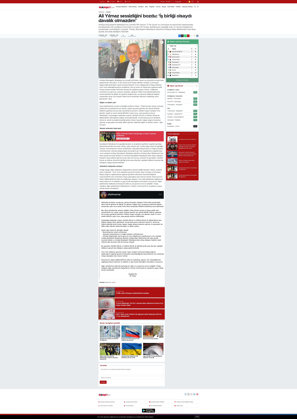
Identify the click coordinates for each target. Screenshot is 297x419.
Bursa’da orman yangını (150, 338)
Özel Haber (171, 6)
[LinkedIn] (194, 394)
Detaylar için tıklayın (182, 80)
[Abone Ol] (197, 36)
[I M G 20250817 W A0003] (131, 235)
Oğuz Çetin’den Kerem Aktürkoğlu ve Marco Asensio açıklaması (109, 358)
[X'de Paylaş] (182, 36)
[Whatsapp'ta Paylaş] (185, 36)
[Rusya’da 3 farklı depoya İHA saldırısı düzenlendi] (131, 331)
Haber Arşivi (179, 405)
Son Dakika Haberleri (156, 405)
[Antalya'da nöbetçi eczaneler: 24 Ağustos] (110, 331)
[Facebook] (185, 394)
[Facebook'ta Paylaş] (179, 36)
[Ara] (195, 7)
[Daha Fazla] (188, 36)
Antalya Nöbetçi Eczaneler (107, 402)
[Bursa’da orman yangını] (153, 331)
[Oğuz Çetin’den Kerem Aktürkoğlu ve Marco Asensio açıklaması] (110, 349)
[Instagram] (191, 394)
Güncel (158, 6)
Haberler (101, 12)
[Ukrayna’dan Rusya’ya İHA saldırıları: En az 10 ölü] (131, 349)
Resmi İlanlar (133, 6)
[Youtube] (197, 394)
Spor (146, 6)
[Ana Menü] (198, 7)
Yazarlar (129, 1)
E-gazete (102, 1)
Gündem (141, 6)
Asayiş (164, 6)
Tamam (197, 416)
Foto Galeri (112, 1)
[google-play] (148, 410)
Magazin (152, 6)
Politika (178, 6)
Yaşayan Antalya (187, 6)
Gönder (103, 382)
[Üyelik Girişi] (197, 1)
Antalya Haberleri (121, 6)
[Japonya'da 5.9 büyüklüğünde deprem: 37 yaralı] (153, 349)
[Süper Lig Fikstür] (196, 86)
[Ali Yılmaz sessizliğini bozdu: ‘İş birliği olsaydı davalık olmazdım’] (131, 58)
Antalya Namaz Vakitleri (157, 402)
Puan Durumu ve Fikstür (106, 405)
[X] (188, 394)
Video (120, 1)
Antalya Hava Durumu (131, 402)
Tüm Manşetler (130, 405)
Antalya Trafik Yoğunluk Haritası (184, 402)
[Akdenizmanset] (106, 6)
